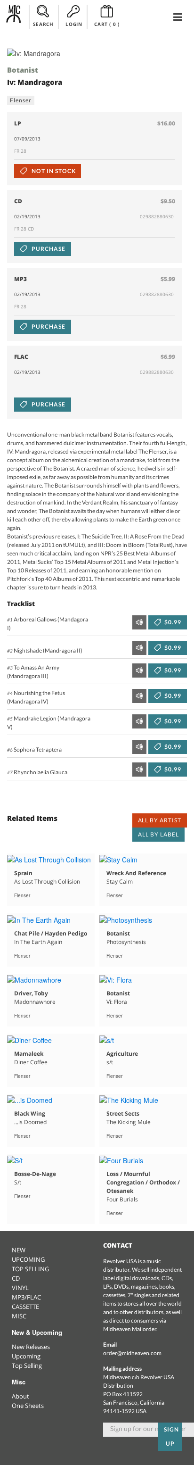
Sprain (23, 873)
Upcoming (26, 1356)
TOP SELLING (30, 1269)
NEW (18, 1250)
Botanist (22, 69)
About (20, 1396)
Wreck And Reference (136, 873)
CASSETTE (25, 1306)
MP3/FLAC (26, 1297)
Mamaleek (28, 1054)
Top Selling (27, 1365)
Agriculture (122, 1054)
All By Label (158, 834)
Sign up (171, 1436)
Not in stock (52, 170)
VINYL (20, 1287)
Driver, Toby (31, 993)
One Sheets (28, 1405)
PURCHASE (47, 248)
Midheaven (14, 16)
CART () (106, 24)
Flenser (21, 100)
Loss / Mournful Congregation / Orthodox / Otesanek (143, 1182)
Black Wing (29, 1113)
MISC (19, 1316)
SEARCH (43, 24)
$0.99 (172, 622)
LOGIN (73, 24)
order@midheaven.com (132, 1353)
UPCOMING (28, 1259)
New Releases (31, 1346)
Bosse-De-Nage (35, 1174)
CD (16, 1278)
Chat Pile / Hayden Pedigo (50, 933)
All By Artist (159, 820)
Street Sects (122, 1113)
